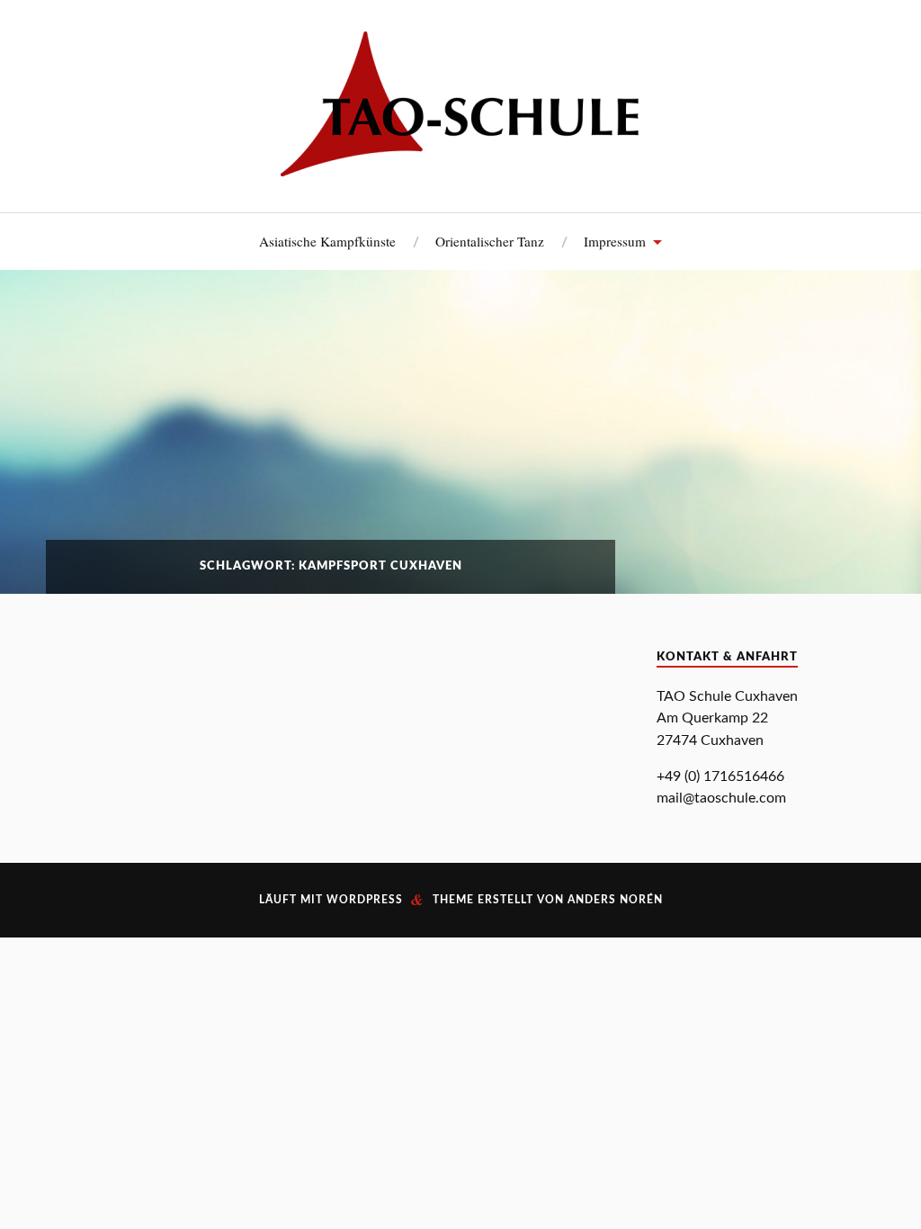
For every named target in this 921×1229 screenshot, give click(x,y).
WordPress (364, 899)
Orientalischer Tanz (489, 241)
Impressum (615, 241)
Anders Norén (615, 899)
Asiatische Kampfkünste (327, 241)
